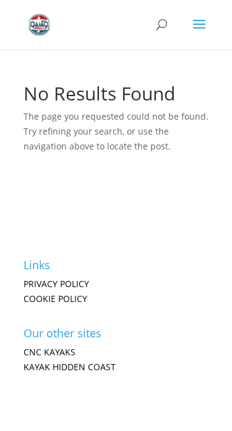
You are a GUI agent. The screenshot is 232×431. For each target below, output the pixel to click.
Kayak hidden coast (70, 367)
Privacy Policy (56, 284)
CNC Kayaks (49, 352)
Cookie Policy (55, 298)
